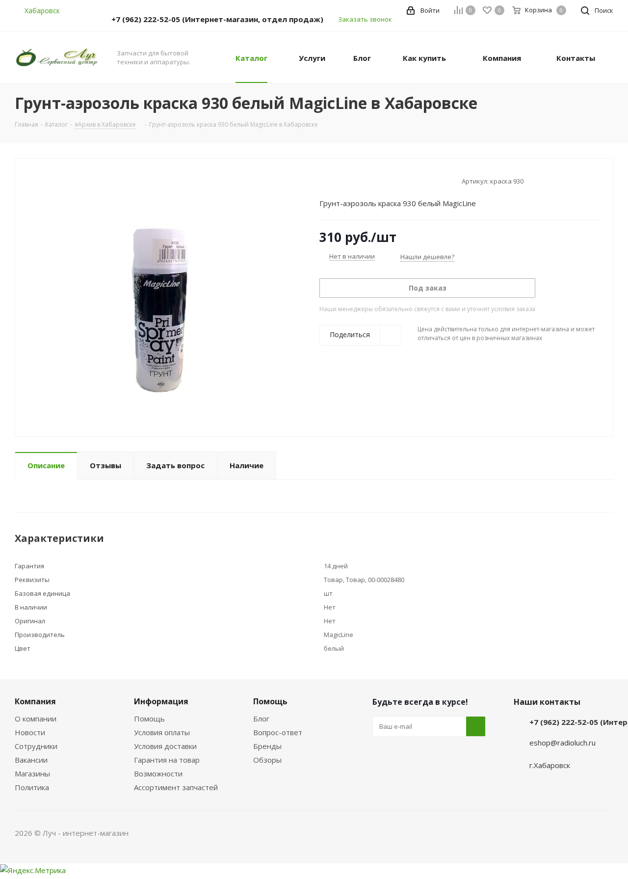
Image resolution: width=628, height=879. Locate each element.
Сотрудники (36, 746)
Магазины (32, 773)
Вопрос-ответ (277, 732)
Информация (161, 701)
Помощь (149, 718)
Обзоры (267, 760)
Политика (32, 787)
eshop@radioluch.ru (562, 742)
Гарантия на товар (167, 760)
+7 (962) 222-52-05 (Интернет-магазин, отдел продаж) (217, 19)
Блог (261, 718)
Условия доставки (165, 746)
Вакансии (31, 760)
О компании (35, 718)
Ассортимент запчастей (176, 787)
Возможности (158, 773)
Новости (30, 732)
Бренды (267, 746)
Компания (35, 701)
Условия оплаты (162, 732)
